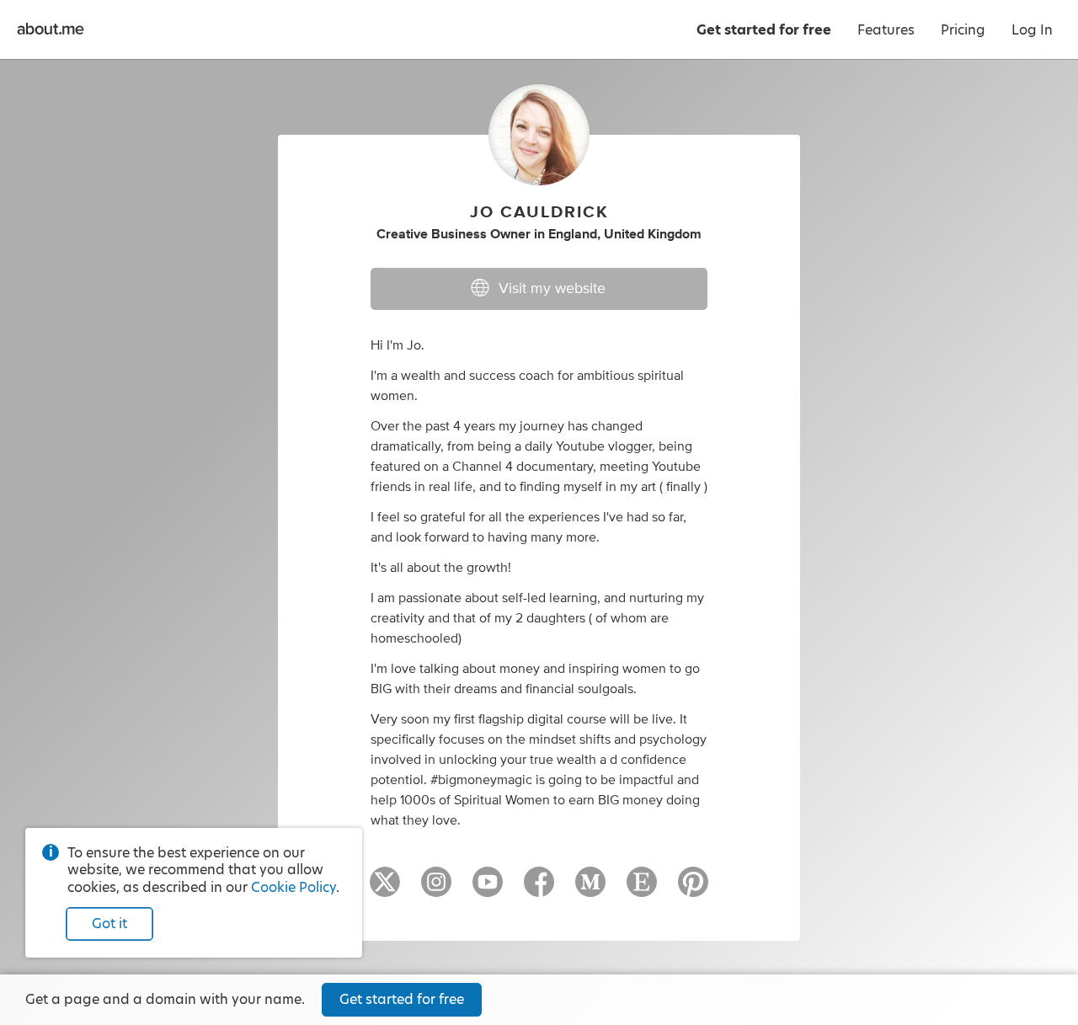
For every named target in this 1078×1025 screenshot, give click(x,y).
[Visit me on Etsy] (642, 889)
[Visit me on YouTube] (487, 889)
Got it (109, 923)
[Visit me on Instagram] (436, 889)
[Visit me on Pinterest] (693, 889)
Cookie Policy (293, 887)
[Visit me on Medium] (590, 889)
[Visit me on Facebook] (539, 889)
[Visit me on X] (385, 889)
